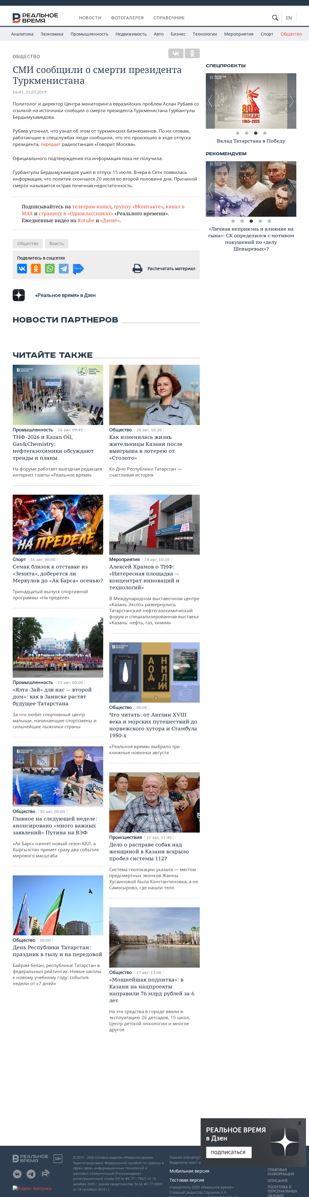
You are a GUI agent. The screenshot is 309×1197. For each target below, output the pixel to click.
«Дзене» (109, 220)
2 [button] (247, 133)
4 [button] (265, 133)
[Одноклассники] (192, 53)
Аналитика (22, 34)
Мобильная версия (189, 1171)
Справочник (169, 17)
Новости (90, 17)
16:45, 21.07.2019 (29, 92)
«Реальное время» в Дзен (65, 295)
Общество (291, 34)
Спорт (267, 34)
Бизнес (178, 34)
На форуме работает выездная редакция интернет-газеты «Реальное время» (57, 455)
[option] (251, 101)
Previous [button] (210, 101)
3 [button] (256, 133)
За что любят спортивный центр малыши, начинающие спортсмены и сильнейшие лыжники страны (55, 707)
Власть (56, 243)
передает (51, 144)
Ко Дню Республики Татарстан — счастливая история (146, 455)
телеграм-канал (91, 206)
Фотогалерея (127, 17)
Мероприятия (238, 34)
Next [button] (291, 101)
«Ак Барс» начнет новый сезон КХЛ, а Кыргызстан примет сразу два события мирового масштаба (56, 836)
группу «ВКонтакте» (138, 206)
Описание (278, 1181)
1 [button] (237, 133)
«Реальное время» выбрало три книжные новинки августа (153, 733)
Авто (159, 34)
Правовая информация (281, 1172)
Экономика (52, 34)
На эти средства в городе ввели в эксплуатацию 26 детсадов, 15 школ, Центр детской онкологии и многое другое (151, 1004)
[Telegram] (63, 268)
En (289, 18)
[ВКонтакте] (175, 53)
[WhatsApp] (50, 268)
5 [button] (269, 221)
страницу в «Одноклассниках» (76, 213)
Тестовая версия (187, 1180)
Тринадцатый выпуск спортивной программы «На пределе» (58, 581)
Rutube (86, 220)
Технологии (205, 34)
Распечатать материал (171, 268)
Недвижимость (131, 34)
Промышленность (89, 34)
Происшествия (126, 837)
